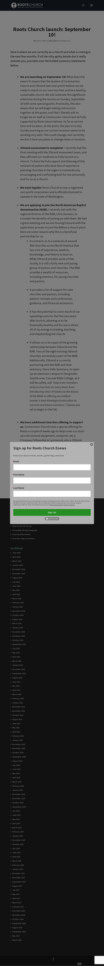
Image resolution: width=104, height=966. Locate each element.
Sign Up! (52, 512)
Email (16, 461)
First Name (18, 475)
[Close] (91, 444)
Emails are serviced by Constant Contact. (62, 505)
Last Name (18, 488)
